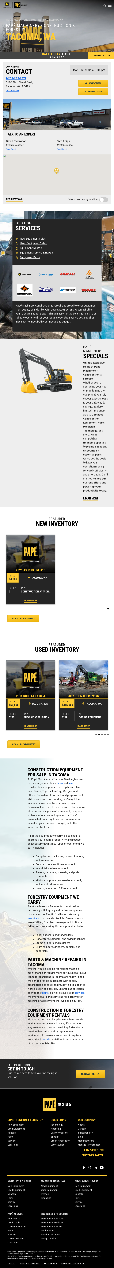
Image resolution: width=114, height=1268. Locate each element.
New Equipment (15, 1124)
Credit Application (60, 1140)
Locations (21, 20)
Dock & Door (48, 1230)
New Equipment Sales (33, 239)
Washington (38, 20)
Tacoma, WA (39, 578)
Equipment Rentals (31, 248)
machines (33, 918)
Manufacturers (86, 1140)
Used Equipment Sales (33, 243)
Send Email (11, 149)
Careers (82, 1128)
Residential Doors (50, 1234)
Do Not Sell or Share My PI (73, 1264)
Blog (80, 1136)
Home (9, 20)
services (80, 993)
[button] (101, 55)
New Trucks (13, 1218)
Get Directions (12, 90)
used (71, 783)
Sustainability (85, 1132)
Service (11, 1140)
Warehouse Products (52, 1222)
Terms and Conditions (29, 1264)
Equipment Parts (30, 257)
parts (45, 993)
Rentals (11, 1132)
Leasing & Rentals (17, 1226)
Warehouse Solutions (52, 1218)
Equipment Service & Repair (36, 253)
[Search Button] (105, 6)
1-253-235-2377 (61, 55)
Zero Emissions (15, 1238)
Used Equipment (16, 1128)
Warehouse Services (52, 1226)
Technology (57, 1124)
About (81, 1124)
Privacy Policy (50, 1264)
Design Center (48, 1238)
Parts (10, 1136)
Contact (11, 1264)
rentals (46, 1039)
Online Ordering (59, 1132)
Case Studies (57, 1144)
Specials (55, 1136)
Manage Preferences (89, 1144)
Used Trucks (13, 1222)
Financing (56, 1128)
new (60, 783)
